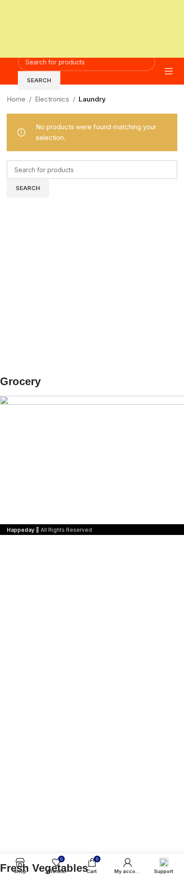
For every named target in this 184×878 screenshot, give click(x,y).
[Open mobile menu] (169, 71)
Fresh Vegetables (44, 868)
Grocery (20, 381)
